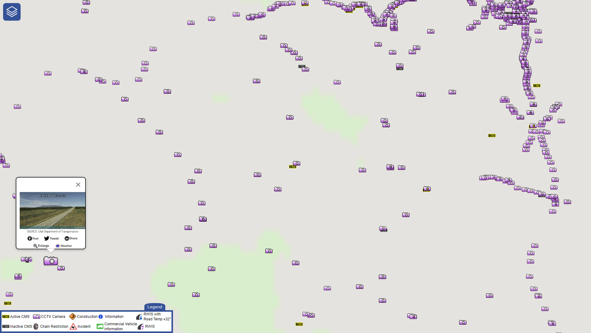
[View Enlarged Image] (41, 247)
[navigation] (12, 12)
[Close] (78, 184)
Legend (154, 306)
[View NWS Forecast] (63, 247)
